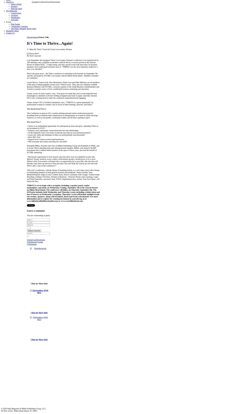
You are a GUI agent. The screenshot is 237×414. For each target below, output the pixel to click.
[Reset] (28, 236)
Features (35, 37)
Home (29, 37)
